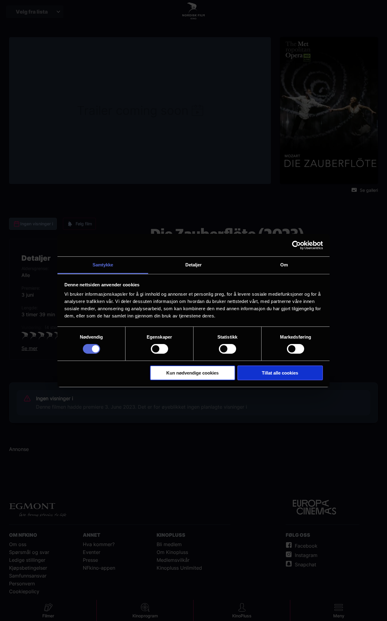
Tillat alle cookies (280, 372)
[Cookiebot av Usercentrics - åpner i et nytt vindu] (296, 244)
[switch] (159, 349)
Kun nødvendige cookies (192, 372)
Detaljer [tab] (193, 264)
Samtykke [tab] (103, 264)
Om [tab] (284, 264)
